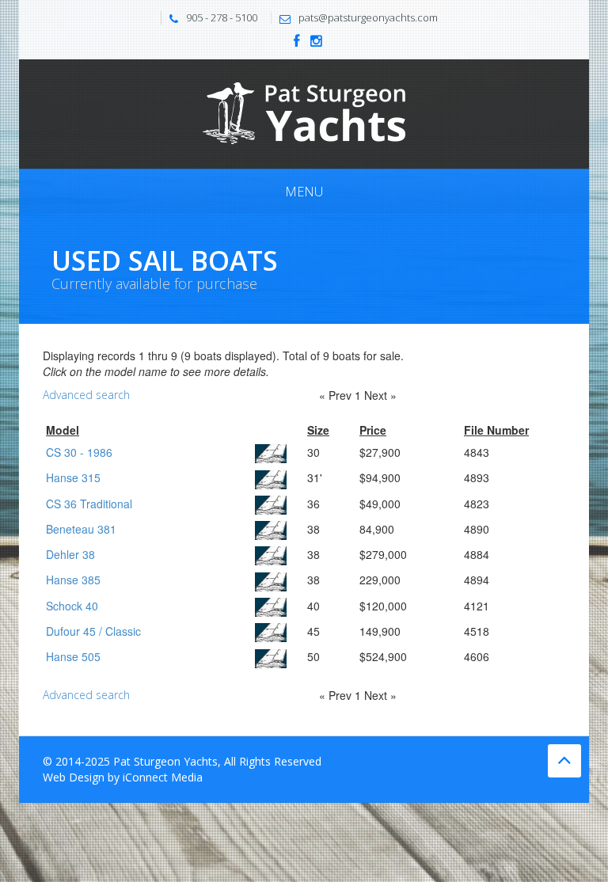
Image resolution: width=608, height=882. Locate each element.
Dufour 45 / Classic (93, 631)
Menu (304, 191)
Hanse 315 (73, 477)
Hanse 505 (73, 656)
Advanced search (86, 394)
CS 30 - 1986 (79, 452)
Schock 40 (72, 606)
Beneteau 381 (81, 529)
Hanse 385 (73, 579)
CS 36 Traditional (89, 503)
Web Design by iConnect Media (123, 777)
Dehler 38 (70, 554)
